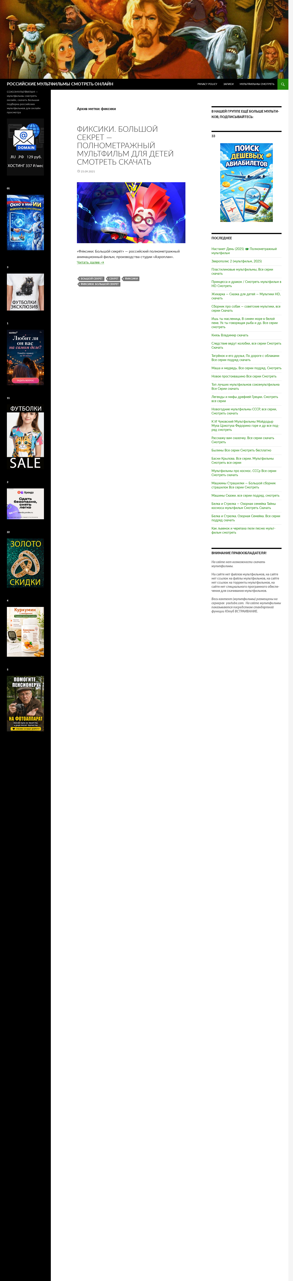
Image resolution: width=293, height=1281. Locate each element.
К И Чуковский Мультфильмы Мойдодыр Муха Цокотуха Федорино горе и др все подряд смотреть (245, 426)
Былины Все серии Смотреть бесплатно (241, 450)
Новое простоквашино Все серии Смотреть (244, 376)
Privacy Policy (207, 84)
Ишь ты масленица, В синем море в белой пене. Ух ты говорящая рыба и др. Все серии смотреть (245, 323)
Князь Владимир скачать (230, 335)
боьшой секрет (92, 278)
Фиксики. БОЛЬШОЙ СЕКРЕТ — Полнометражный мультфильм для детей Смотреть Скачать (125, 146)
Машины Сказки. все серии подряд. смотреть (245, 495)
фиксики (131, 278)
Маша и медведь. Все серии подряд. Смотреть (247, 368)
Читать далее (90, 262)
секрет (114, 278)
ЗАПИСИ (228, 84)
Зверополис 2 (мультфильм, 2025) (237, 261)
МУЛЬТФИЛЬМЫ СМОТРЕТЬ (257, 84)
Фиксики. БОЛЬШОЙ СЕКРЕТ (100, 284)
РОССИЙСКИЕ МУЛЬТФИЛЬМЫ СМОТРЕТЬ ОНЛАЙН (60, 84)
